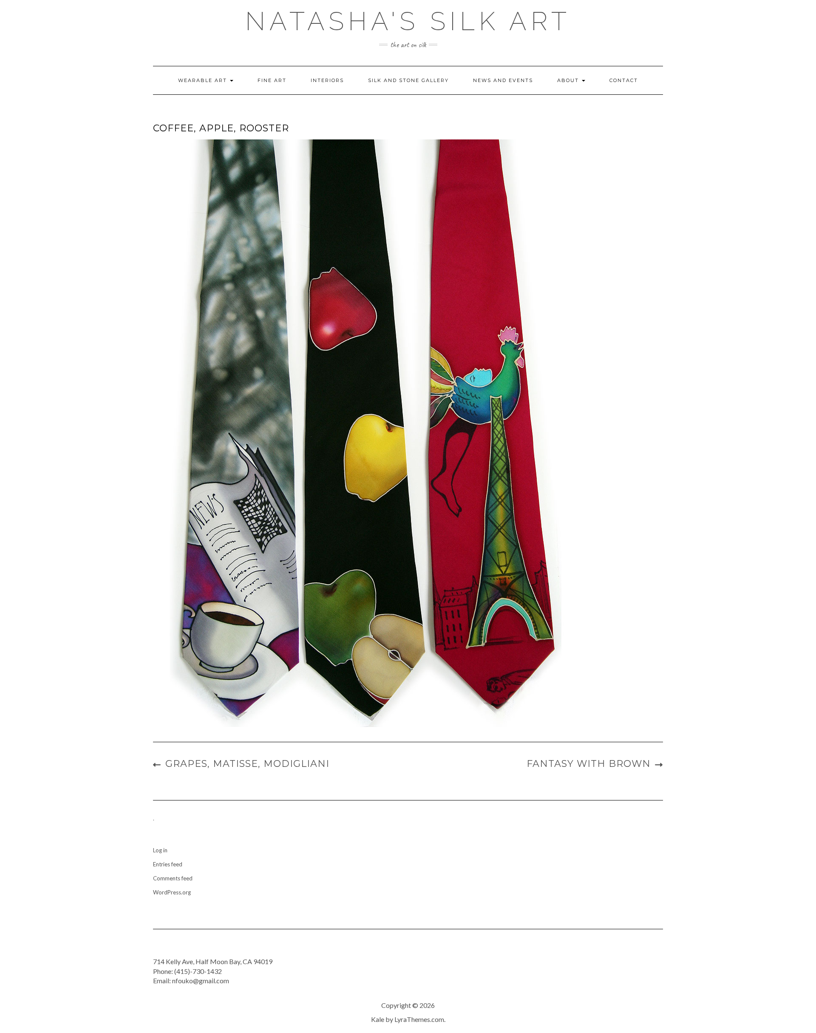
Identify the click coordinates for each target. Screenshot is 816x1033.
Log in (160, 850)
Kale (377, 1019)
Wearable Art (203, 80)
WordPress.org (172, 892)
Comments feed (173, 878)
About (569, 80)
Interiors (327, 80)
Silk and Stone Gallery (408, 80)
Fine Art (272, 80)
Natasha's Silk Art (408, 21)
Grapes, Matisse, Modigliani (247, 763)
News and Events (503, 80)
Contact (623, 80)
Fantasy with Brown (589, 763)
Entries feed (167, 864)
